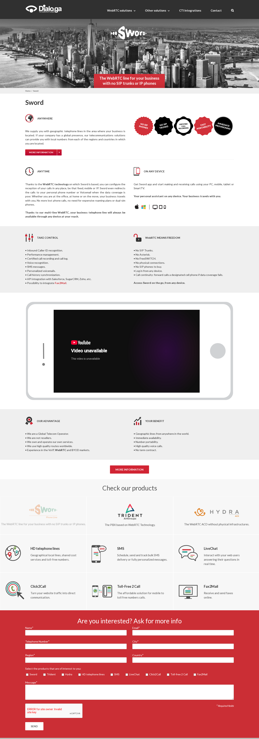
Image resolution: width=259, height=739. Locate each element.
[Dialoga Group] (43, 8)
